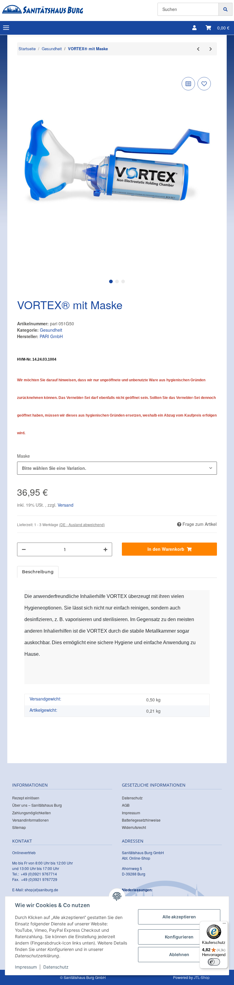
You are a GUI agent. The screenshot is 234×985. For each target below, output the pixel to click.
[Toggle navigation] (6, 28)
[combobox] (117, 468)
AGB (125, 805)
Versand (65, 505)
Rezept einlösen (25, 797)
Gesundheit (51, 330)
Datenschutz (132, 797)
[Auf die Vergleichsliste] (188, 83)
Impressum (131, 812)
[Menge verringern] (23, 549)
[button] (194, 27)
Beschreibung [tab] (38, 572)
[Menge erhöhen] (105, 549)
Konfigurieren (179, 936)
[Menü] (224, 924)
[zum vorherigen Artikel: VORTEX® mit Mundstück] (198, 48)
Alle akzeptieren (179, 916)
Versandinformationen (30, 820)
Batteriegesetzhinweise (141, 820)
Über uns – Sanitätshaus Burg (37, 805)
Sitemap (19, 827)
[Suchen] (225, 9)
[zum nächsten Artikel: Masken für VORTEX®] (210, 48)
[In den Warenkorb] (22, 66)
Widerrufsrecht (134, 827)
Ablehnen (179, 954)
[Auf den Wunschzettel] (204, 83)
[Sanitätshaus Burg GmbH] (42, 9)
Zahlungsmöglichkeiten (31, 812)
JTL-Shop (202, 977)
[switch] (214, 962)
